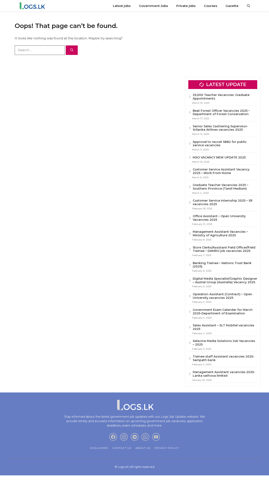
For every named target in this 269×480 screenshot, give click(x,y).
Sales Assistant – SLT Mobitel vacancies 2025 (223, 327)
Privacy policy (166, 447)
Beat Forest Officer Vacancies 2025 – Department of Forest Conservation (221, 112)
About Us (142, 447)
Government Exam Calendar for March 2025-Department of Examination (223, 311)
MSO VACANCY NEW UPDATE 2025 (219, 157)
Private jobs (185, 6)
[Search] (72, 50)
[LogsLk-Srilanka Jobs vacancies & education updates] (33, 6)
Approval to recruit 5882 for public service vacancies (220, 143)
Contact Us (121, 447)
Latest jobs (122, 6)
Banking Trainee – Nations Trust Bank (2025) (222, 265)
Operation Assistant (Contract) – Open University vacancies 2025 (222, 296)
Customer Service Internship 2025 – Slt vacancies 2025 (223, 202)
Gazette (232, 6)
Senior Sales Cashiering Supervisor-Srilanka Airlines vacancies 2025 (220, 128)
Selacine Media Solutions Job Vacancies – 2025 (224, 342)
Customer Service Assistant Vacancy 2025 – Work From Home (221, 171)
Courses (210, 6)
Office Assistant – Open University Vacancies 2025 (219, 218)
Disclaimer (99, 447)
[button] (248, 6)
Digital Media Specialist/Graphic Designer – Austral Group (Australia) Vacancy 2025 (225, 280)
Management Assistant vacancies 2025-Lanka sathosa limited (224, 374)
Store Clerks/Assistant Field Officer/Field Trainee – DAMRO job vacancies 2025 (224, 249)
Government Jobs (153, 6)
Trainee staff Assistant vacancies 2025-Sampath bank (223, 358)
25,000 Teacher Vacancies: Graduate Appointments (221, 96)
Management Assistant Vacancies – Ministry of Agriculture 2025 (220, 233)
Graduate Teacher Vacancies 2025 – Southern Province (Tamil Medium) (220, 186)
